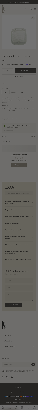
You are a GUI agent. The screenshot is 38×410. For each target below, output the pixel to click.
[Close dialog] (36, 196)
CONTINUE (28, 207)
